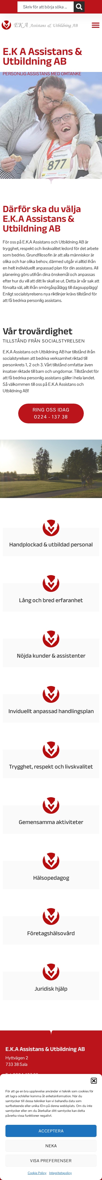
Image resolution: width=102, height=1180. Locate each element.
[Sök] (79, 6)
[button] (94, 1080)
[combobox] (45, 6)
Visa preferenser (51, 1160)
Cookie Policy (37, 1173)
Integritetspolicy (60, 1173)
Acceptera (51, 1130)
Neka (51, 1145)
